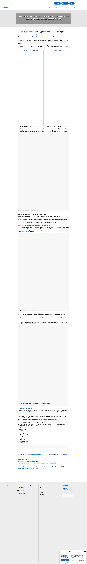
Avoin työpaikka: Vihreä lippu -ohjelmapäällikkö (27, 461)
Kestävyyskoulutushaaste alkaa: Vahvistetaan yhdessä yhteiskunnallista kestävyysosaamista (36, 463)
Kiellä (73, 560)
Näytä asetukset (81, 560)
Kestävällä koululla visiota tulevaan (24, 464)
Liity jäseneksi (65, 488)
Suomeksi (81, 7)
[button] (84, 551)
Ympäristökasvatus (49, 7)
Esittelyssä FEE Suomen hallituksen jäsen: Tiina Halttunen (29, 468)
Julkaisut (68, 7)
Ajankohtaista (65, 486)
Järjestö (75, 7)
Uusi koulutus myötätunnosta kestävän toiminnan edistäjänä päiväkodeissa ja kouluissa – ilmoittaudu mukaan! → (57, 453)
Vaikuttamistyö (59, 7)
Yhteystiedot (65, 491)
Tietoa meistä (65, 485)
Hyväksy (64, 560)
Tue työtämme (65, 489)
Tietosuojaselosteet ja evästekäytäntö (72, 562)
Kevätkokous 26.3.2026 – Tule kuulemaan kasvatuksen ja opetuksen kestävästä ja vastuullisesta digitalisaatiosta (39, 466)
